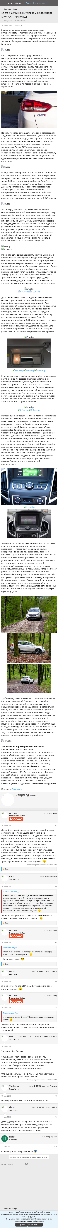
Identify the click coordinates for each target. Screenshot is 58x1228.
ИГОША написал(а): (11, 891)
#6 (56, 1007)
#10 (55, 1146)
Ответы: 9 (18, 25)
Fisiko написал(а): (10, 1013)
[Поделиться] (56, 25)
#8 (56, 1096)
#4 (56, 942)
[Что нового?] (49, 3)
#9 (56, 1117)
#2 (56, 825)
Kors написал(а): (10, 947)
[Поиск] (54, 3)
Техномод (17, 789)
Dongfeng (8, 20)
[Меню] (4, 3)
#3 (56, 886)
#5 (56, 981)
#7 (56, 1046)
